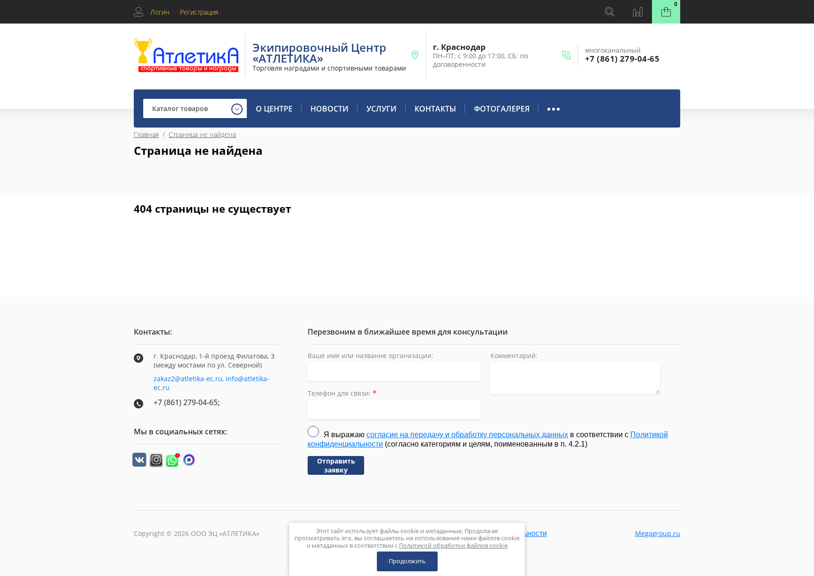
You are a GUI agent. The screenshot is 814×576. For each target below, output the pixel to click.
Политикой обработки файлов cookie (453, 545)
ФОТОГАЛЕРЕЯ (501, 109)
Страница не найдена (202, 134)
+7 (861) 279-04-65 (622, 59)
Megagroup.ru (657, 533)
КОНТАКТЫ (435, 109)
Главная (146, 134)
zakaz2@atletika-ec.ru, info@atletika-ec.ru (211, 383)
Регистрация (199, 12)
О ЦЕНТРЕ (274, 109)
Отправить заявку (336, 465)
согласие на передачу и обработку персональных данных (467, 435)
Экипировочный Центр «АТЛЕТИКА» (319, 53)
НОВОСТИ (329, 109)
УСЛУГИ (381, 109)
